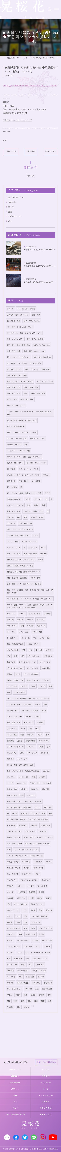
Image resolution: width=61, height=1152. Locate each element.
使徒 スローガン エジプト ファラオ (21, 432)
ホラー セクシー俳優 (41, 638)
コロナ (32, 686)
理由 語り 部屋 (26, 399)
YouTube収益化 (23, 971)
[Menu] (56, 9)
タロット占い (21, 783)
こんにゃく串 (36, 922)
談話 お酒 (36, 315)
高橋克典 (32, 892)
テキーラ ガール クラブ (28, 469)
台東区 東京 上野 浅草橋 (40, 783)
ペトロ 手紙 (35, 578)
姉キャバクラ (12, 626)
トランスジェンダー (14, 716)
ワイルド (30, 886)
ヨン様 (43, 710)
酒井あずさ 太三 (37, 904)
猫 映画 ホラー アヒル (36, 463)
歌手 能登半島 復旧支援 (17, 578)
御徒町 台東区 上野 (15, 680)
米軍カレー (11, 934)
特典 (43, 505)
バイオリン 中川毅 (32, 716)
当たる (26, 1007)
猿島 (25, 922)
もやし (9, 916)
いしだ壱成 (36, 481)
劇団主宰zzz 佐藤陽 (30, 710)
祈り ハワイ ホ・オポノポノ (18, 357)
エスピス (46, 771)
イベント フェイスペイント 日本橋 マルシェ (25, 856)
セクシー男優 (37, 632)
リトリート (11, 825)
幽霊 (22, 735)
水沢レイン (11, 614)
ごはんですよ (12, 753)
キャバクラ (41, 620)
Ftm (30, 729)
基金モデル (23, 825)
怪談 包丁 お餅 (13, 722)
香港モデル (48, 983)
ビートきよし (12, 487)
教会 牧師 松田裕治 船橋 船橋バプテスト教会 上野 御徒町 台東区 (30, 591)
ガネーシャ (21, 898)
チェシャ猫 (30, 977)
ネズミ (19, 952)
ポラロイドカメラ (13, 928)
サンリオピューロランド (29, 880)
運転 (40, 910)
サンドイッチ (22, 759)
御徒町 (41, 995)
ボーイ (22, 729)
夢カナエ (28, 989)
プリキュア (11, 523)
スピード (10, 892)
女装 (15, 656)
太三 (37, 989)
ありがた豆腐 (47, 989)
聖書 (23, 650)
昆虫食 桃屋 (12, 789)
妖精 (25, 995)
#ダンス (30, 175)
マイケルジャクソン (14, 831)
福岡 (50, 813)
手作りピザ (18, 958)
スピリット (48, 807)
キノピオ (41, 977)
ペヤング (10, 940)
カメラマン (11, 632)
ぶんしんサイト (19, 692)
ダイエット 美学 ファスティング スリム (23, 475)
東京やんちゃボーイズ (27, 662)
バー (4, 140)
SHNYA (39, 898)
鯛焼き (33, 995)
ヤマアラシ (28, 946)
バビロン (48, 862)
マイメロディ (12, 880)
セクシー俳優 (24, 777)
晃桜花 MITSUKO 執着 (15, 426)
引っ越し (10, 1007)
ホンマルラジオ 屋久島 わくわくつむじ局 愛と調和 (27, 819)
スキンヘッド (30, 831)
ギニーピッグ (32, 753)
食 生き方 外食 (13, 321)
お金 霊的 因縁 (13, 351)
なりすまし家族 (34, 614)
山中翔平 (42, 777)
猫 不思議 (11, 469)
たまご (18, 916)
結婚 (22, 1001)
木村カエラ (36, 983)
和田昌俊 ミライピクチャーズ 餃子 (21, 560)
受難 (8, 904)
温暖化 (19, 741)
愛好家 (36, 505)
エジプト (27, 868)
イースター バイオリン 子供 (18, 451)
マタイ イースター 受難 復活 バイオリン (24, 457)
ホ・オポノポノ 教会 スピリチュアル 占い (24, 333)
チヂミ (37, 704)
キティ (37, 874)
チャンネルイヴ (13, 874)
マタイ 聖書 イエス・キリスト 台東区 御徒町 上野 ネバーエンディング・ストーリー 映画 (30, 606)
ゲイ (8, 656)
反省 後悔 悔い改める (42, 357)
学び (30, 650)
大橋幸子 (33, 825)
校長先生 (30, 735)
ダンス (40, 560)
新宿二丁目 (41, 626)
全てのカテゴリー (16, 197)
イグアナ (10, 952)
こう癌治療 (42, 831)
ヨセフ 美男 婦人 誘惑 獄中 (19, 807)
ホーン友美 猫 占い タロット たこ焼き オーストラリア (29, 599)
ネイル (43, 547)
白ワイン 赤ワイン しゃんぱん (26, 850)
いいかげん (40, 965)
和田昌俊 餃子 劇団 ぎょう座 (37, 843)
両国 (22, 626)
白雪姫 (14, 813)
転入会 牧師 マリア (15, 463)
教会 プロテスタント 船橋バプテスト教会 (23, 771)
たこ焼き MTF (13, 710)
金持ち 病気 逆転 (37, 393)
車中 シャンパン (45, 928)
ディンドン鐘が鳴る (31, 674)
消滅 (28, 505)
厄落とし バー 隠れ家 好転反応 (20, 381)
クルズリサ (46, 880)
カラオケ (43, 553)
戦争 (25, 517)
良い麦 (37, 729)
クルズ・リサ (12, 965)
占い (49, 995)
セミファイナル (44, 662)
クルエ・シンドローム (15, 747)
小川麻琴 (10, 898)
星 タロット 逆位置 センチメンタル (21, 420)
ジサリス (22, 614)
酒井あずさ (34, 789)
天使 (25, 916)
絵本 (50, 686)
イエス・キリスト (33, 644)
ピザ (8, 958)
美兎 (33, 777)
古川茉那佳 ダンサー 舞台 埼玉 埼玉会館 (24, 801)
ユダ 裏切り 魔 (25, 523)
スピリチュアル (15, 216)
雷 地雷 (39, 650)
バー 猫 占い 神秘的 (26, 309)
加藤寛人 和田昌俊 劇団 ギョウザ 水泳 (23, 572)
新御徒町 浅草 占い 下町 (17, 315)
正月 (8, 850)
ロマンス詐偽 (47, 940)
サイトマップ (46, 1114)
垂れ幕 (32, 910)
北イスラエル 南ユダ (15, 795)
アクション (31, 747)
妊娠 (36, 1001)
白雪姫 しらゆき (13, 837)
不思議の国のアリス (14, 499)
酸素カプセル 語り (37, 438)
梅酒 (25, 928)
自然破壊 (10, 741)
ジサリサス (11, 777)
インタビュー (45, 825)
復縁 (15, 1001)
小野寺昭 (47, 614)
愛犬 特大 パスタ (39, 958)
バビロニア (38, 862)
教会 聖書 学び (13, 387)
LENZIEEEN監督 (23, 983)
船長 (20, 934)
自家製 (32, 928)
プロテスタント (13, 650)
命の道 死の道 (13, 862)
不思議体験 (46, 668)
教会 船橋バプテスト (15, 644)
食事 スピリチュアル (32, 321)
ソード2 (10, 783)
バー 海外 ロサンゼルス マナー (20, 327)
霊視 (10, 211)
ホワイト (10, 983)
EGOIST (20, 620)
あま (8, 692)
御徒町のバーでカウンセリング (17, 120)
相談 (18, 1007)
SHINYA (48, 898)
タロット (12, 202)
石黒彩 (41, 892)
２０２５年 (11, 977)
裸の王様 (45, 789)
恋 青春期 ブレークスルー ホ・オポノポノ (24, 363)
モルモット (44, 753)
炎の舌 (41, 934)
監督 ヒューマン (13, 511)
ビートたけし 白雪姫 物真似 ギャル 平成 (24, 493)
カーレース (26, 638)
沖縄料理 (10, 971)
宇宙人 (9, 995)
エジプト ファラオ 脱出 (17, 438)
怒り (48, 747)
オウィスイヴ (39, 868)
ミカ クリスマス (13, 547)
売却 (45, 704)
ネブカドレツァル (13, 868)
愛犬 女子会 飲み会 (35, 339)
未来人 (18, 995)
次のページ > (50, 151)
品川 (30, 965)
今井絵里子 (21, 892)
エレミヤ (23, 686)
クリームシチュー (34, 656)
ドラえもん (48, 656)
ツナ (27, 958)
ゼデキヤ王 (26, 862)
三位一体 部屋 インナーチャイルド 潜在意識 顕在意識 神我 (30, 412)
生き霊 (31, 898)
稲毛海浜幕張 (30, 741)
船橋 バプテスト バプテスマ (38, 680)
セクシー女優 (24, 632)
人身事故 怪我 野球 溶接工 (18, 535)
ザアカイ (46, 475)
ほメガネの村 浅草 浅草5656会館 (20, 765)
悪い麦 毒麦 (12, 735)
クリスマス (33, 547)
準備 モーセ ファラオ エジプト (20, 529)
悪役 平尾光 (24, 481)
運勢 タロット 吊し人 (16, 405)
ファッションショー (14, 989)
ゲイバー (49, 650)
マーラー (47, 946)
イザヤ (35, 535)
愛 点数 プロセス (14, 369)
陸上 (47, 735)
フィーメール (12, 729)
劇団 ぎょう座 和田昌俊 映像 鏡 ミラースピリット (28, 698)
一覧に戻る (30, 151)
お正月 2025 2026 (39, 971)
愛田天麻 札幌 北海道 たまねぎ (20, 566)
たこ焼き (30, 626)
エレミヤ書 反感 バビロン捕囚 (19, 704)
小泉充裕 (40, 722)
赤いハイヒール (13, 910)
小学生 (39, 735)
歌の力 (22, 965)
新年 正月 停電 (13, 553)
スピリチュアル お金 (41, 345)
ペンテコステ (30, 934)
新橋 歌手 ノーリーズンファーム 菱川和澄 (24, 584)
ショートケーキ (23, 940)
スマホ (27, 499)
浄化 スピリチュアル (15, 339)
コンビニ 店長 (13, 541)
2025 (20, 977)
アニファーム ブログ (45, 381)
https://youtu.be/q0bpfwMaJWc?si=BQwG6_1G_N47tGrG (30, 85)
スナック (30, 620)
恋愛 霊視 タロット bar (34, 351)
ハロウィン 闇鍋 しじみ (33, 511)
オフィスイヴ (28, 722)
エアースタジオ (32, 668)
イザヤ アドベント (29, 541)
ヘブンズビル (44, 741)
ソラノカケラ (27, 874)
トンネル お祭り (37, 517)
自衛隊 (40, 747)
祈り (26, 445)
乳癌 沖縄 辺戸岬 (14, 843)
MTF (22, 656)
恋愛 (8, 1001)
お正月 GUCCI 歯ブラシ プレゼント (38, 837)
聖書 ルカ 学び (13, 393)
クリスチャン (12, 686)
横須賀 (9, 922)
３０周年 (35, 940)
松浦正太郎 (11, 662)
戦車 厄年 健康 (30, 553)
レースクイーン (12, 638)
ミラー (37, 807)
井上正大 (10, 620)
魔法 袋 (10, 517)
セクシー (20, 886)
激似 (22, 753)
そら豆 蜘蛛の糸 (20, 904)
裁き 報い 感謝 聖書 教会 (18, 345)
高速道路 (49, 910)
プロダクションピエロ (15, 668)
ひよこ (37, 946)
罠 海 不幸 (12, 399)
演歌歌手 (10, 886)
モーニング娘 (42, 886)
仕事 (49, 1001)
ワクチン (42, 686)
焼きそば (10, 759)
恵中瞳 (9, 674)
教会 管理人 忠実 (31, 387)
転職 (42, 1001)
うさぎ (47, 493)
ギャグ (18, 674)
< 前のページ (10, 151)
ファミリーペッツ (13, 946)
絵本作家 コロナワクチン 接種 (33, 813)
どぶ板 (18, 922)
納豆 (18, 517)
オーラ (11, 206)
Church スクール (14, 445)
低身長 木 (11, 481)
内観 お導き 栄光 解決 (17, 375)
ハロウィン (38, 499)
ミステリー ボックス (15, 505)
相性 (29, 1001)
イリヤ (24, 910)
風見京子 (23, 789)
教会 (25, 393)
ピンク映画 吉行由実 (39, 916)
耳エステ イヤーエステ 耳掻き (38, 952)
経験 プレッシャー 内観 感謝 (37, 369)
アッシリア (31, 795)
